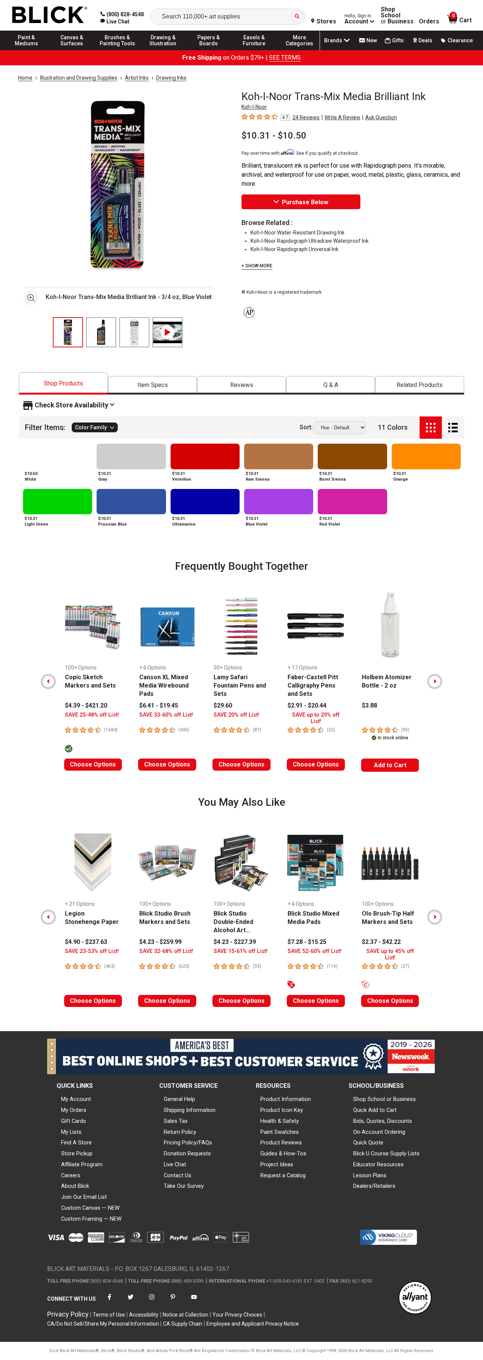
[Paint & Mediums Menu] (26, 50)
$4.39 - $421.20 (86, 705)
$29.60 (223, 705)
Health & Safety (279, 1121)
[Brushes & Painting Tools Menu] (117, 50)
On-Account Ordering (379, 1132)
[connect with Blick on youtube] (194, 1301)
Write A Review (342, 117)
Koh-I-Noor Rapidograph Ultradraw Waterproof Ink (310, 241)
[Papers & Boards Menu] (208, 50)
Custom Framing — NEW (91, 1218)
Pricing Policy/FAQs (188, 1142)
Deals (425, 40)
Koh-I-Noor (254, 107)
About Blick (75, 1186)
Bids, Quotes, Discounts (382, 1121)
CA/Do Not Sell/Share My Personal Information (103, 1324)
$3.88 (369, 705)
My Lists (71, 1132)
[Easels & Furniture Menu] (254, 50)
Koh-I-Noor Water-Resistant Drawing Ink (298, 233)
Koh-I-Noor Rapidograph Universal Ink (294, 249)
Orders (429, 22)
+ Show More (257, 265)
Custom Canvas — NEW (90, 1207)
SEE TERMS (285, 57)
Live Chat (175, 1164)
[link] (114, 22)
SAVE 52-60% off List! (314, 951)
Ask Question (381, 117)
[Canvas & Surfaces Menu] (72, 50)
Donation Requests (187, 1153)
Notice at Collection (185, 1315)
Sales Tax (176, 1121)
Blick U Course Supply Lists (386, 1153)
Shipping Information (189, 1110)
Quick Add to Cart (375, 1110)
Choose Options (93, 764)
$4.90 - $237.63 (86, 941)
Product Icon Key (281, 1110)
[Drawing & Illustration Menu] (163, 50)
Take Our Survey (184, 1186)
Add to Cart (390, 765)
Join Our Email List (84, 1196)
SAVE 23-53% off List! (92, 951)
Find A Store (76, 1142)
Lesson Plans (369, 1175)
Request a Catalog (283, 1175)
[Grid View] (431, 427)
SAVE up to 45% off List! (390, 954)
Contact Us (177, 1175)
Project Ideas (276, 1164)
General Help (179, 1099)
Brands (333, 40)
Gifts (398, 40)
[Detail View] (453, 427)
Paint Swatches (279, 1132)
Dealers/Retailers (374, 1186)
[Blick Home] (50, 15)
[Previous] (48, 681)
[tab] (63, 383)
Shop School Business (397, 15)
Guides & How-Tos (283, 1153)
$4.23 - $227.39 (235, 941)
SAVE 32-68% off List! (166, 951)
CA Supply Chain (182, 1324)
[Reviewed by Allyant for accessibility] (415, 1298)
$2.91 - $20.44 (307, 705)
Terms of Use (109, 1315)
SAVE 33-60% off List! (166, 715)
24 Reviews (306, 117)
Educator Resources (378, 1164)
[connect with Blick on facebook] (109, 1301)
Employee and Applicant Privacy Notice (252, 1324)
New (371, 40)
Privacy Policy (68, 1314)
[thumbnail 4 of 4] (167, 332)
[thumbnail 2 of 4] (101, 332)
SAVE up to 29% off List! (316, 718)
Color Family (91, 428)
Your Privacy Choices (237, 1315)
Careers (70, 1175)
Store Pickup (76, 1153)
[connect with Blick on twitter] (130, 1301)
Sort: (306, 428)
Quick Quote (368, 1142)
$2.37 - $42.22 (381, 941)
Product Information (285, 1099)
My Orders (73, 1110)
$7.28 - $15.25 (307, 941)
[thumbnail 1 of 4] (68, 332)
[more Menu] (299, 50)
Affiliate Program (82, 1164)
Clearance (460, 40)
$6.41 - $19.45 (158, 705)
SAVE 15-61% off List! (241, 951)
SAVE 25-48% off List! (92, 715)
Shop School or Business (384, 1099)
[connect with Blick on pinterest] (172, 1301)
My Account (76, 1099)
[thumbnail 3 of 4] (134, 332)
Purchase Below (305, 202)
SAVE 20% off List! (236, 715)
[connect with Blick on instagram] (151, 1301)
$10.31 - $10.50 (274, 135)
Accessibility (143, 1315)
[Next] (434, 681)
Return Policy (180, 1132)
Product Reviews (281, 1142)
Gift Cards (73, 1121)
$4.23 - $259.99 (160, 941)
